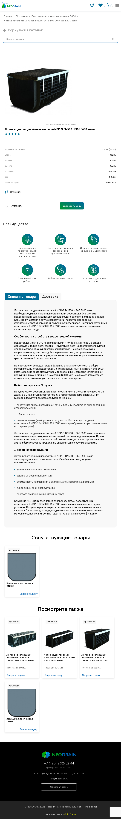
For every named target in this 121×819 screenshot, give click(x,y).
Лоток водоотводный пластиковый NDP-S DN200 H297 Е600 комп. (20, 658)
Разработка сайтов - (60, 814)
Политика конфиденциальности (65, 807)
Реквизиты (91, 807)
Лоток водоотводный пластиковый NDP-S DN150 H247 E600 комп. (59, 658)
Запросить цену (72, 206)
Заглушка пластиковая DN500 (19, 584)
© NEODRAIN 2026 (34, 807)
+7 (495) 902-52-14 (59, 763)
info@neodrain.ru (59, 779)
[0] (91, 5)
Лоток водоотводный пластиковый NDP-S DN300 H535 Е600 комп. (95, 658)
